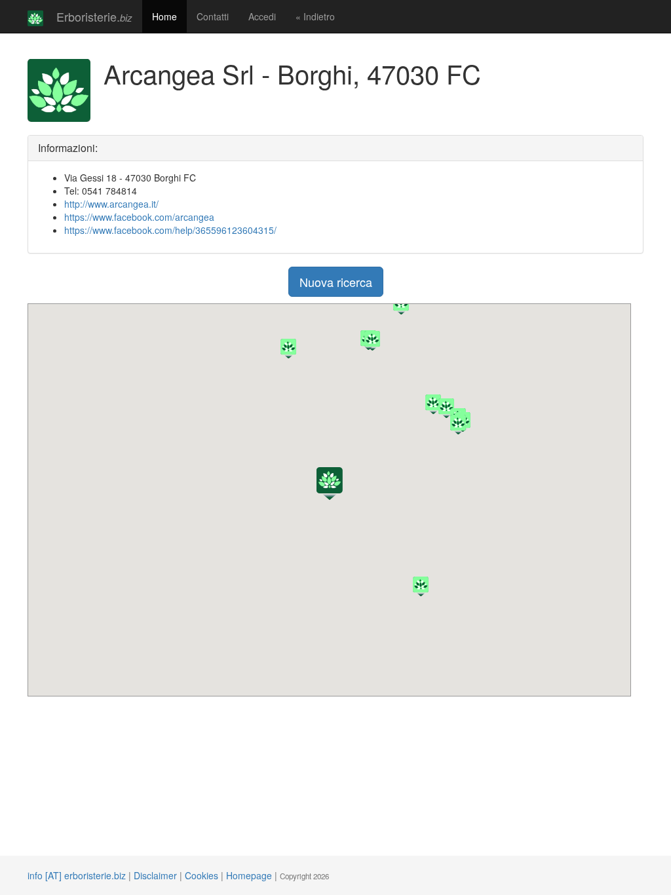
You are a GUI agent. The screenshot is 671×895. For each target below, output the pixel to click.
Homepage (249, 875)
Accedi (262, 16)
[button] (329, 483)
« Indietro (315, 16)
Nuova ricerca (335, 281)
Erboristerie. (94, 16)
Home (164, 16)
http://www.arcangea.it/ (111, 203)
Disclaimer (155, 875)
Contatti (213, 16)
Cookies (201, 875)
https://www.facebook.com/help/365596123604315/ (170, 230)
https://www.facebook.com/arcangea (139, 216)
